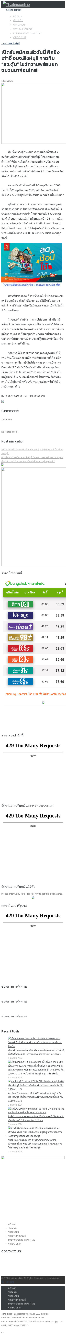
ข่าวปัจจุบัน (19, 24)
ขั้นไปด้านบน (7, 1282)
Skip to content (13, 10)
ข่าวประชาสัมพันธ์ (22, 29)
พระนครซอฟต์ (52, 1278)
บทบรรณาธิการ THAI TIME (27, 33)
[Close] (2, 1332)
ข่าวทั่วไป (18, 20)
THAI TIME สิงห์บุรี (10, 43)
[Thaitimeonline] (16, 4)
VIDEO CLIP (19, 37)
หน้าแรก (17, 16)
